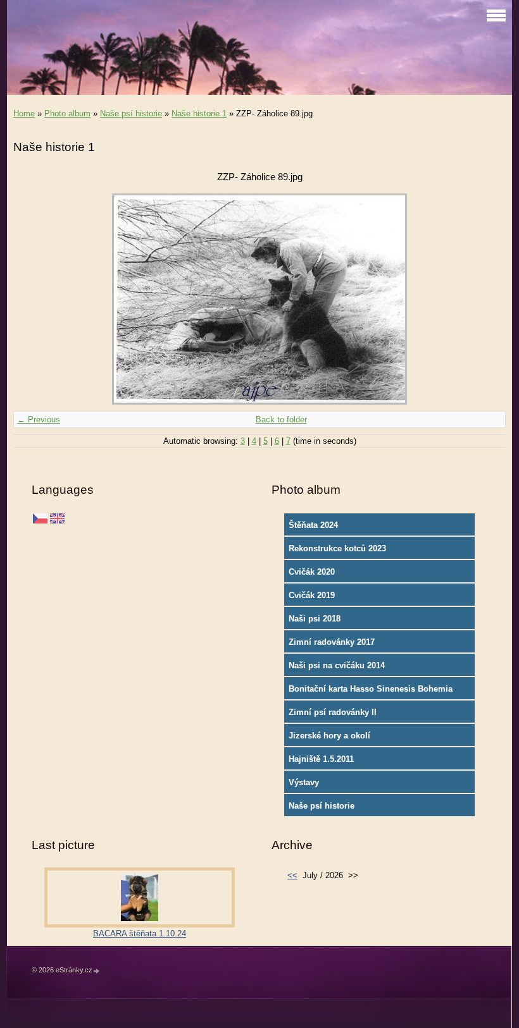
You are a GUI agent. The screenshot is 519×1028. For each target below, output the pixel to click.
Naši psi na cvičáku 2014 (337, 665)
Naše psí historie (131, 113)
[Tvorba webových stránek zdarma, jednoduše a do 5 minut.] (96, 971)
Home (24, 113)
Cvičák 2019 (312, 595)
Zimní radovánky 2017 (332, 642)
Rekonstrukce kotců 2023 (337, 548)
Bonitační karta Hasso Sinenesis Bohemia (371, 689)
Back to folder (281, 419)
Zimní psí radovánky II (333, 712)
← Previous (38, 419)
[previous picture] (34, 299)
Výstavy (304, 782)
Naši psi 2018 (315, 618)
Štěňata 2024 (313, 525)
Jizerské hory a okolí (329, 735)
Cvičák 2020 (312, 572)
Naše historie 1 (199, 113)
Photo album (67, 113)
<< (292, 875)
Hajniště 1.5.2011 (321, 759)
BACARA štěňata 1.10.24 (139, 933)
